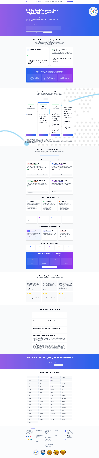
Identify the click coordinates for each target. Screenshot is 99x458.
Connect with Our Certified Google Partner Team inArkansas (45, 365)
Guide (53, 1)
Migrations (47, 428)
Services (39, 1)
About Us (56, 430)
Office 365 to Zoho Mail (48, 443)
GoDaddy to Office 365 (48, 439)
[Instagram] (30, 436)
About (43, 1)
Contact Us (56, 439)
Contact (61, 1)
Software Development (39, 430)
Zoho (36, 438)
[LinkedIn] (28, 436)
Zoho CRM (37, 441)
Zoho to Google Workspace (49, 434)
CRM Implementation (39, 431)
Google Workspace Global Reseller (35, 7)
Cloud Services (38, 434)
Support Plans (57, 1)
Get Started (31, 134)
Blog (50, 1)
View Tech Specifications (47, 32)
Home (36, 1)
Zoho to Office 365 (48, 440)
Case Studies (47, 1)
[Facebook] (26, 436)
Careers (56, 435)
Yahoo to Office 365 (48, 441)
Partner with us (69, 1)
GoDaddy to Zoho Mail (48, 446)
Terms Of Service (57, 437)
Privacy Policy (57, 436)
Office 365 (37, 437)
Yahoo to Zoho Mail (48, 447)
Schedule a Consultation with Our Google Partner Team (34, 32)
